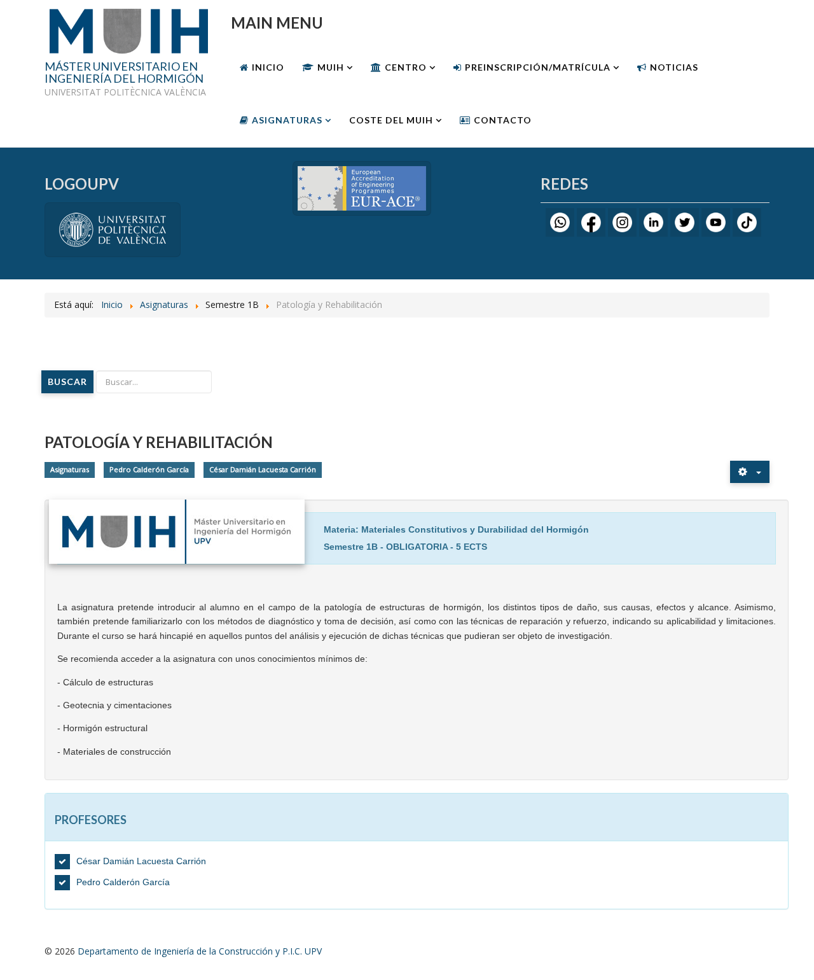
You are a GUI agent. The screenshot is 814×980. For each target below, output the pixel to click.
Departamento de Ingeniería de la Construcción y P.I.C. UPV (200, 951)
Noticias (674, 67)
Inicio (268, 67)
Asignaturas (287, 120)
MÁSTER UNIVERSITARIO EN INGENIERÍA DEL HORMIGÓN (124, 73)
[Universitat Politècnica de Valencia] (113, 229)
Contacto (503, 120)
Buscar (67, 381)
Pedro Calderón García (149, 469)
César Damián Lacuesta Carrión (262, 469)
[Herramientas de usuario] (749, 472)
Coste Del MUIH (391, 120)
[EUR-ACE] (362, 187)
